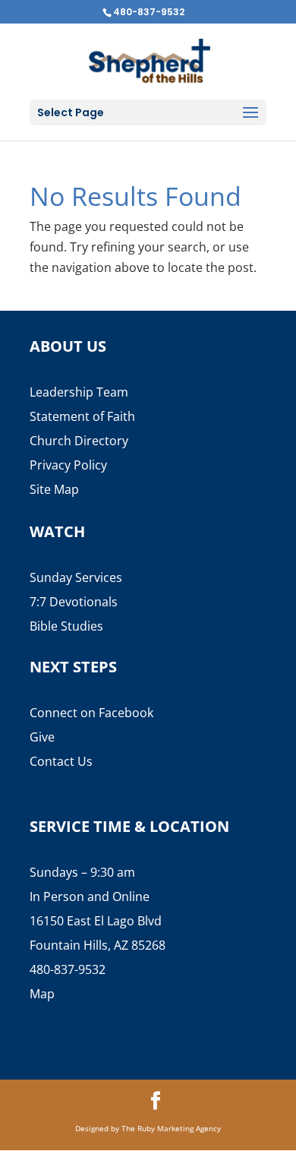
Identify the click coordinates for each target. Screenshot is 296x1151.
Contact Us (61, 761)
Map (42, 993)
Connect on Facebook (91, 712)
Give (42, 737)
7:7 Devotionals (74, 601)
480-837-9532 (148, 11)
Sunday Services (76, 577)
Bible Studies (66, 626)
